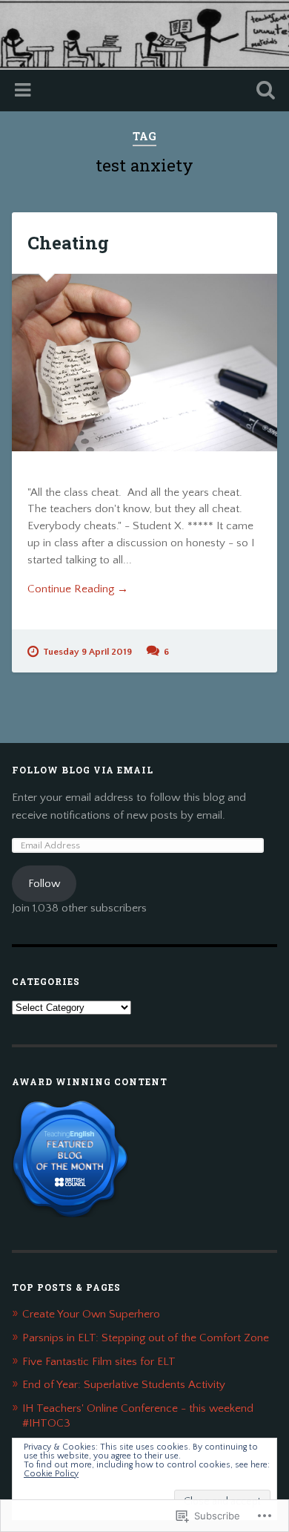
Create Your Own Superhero (91, 1314)
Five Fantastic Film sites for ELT (99, 1361)
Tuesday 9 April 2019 (87, 651)
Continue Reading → (77, 589)
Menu (24, 90)
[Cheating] (145, 362)
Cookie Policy (51, 1474)
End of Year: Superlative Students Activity (123, 1384)
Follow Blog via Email (82, 770)
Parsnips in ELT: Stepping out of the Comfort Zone (145, 1338)
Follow (44, 883)
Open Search (263, 92)
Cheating (68, 243)
